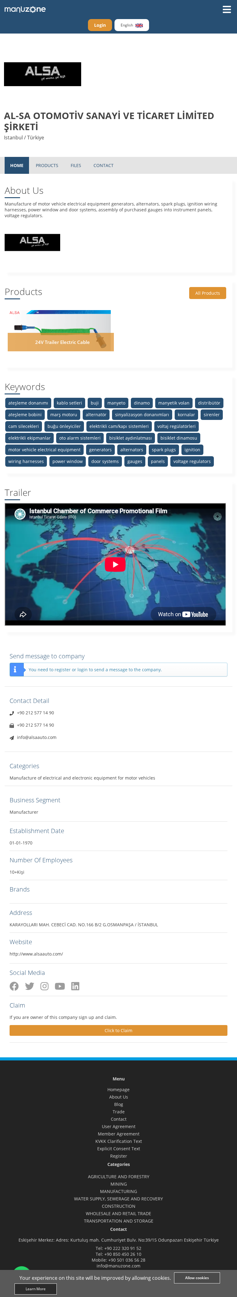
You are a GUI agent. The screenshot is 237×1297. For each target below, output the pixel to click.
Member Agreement (118, 1134)
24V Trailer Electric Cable (62, 342)
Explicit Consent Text (118, 1148)
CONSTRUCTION (118, 1206)
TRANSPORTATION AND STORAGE (118, 1221)
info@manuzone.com (118, 1266)
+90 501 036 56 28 (126, 1260)
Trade (119, 1112)
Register (118, 1156)
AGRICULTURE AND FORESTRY (118, 1176)
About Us (118, 1097)
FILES (76, 165)
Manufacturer (24, 812)
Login (100, 25)
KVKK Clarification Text (118, 1141)
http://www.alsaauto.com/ (36, 954)
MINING (118, 1184)
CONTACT (104, 165)
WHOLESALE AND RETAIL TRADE (118, 1213)
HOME (16, 165)
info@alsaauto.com (36, 737)
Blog (118, 1104)
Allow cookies (197, 1277)
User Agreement (118, 1126)
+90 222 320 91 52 (122, 1248)
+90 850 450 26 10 (122, 1254)
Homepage (118, 1089)
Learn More (36, 1288)
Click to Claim (118, 1030)
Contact (119, 1119)
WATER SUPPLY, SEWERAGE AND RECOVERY (118, 1199)
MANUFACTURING (118, 1191)
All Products (207, 293)
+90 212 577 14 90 (35, 713)
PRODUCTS (47, 165)
